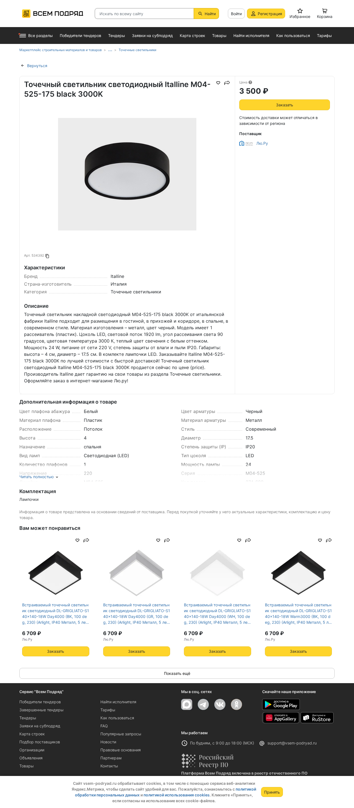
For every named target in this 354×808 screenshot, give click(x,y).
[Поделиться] (227, 83)
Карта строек (32, 733)
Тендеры (27, 717)
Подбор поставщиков (39, 741)
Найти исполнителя (118, 701)
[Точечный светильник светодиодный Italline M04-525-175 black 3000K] (127, 208)
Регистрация (270, 13)
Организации (31, 750)
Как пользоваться (117, 717)
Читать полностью (36, 476)
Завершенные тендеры (41, 709)
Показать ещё (177, 673)
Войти (236, 13)
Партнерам (111, 758)
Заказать (284, 104)
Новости (108, 741)
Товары (26, 766)
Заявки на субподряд (39, 725)
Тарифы (107, 709)
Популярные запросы (120, 733)
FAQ (104, 725)
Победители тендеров (40, 701)
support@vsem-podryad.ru (292, 743)
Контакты (109, 766)
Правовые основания (120, 750)
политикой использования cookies (177, 795)
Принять (272, 792)
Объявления (31, 758)
